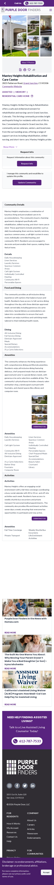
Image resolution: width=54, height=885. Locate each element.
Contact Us (12, 836)
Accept (46, 872)
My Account (12, 828)
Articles (31, 829)
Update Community (27, 182)
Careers (31, 824)
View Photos (39, 427)
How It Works (13, 823)
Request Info (27, 163)
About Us (31, 820)
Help (9, 841)
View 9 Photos (28, 62)
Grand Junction (30, 83)
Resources (11, 832)
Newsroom (32, 833)
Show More (8, 147)
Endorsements (34, 837)
